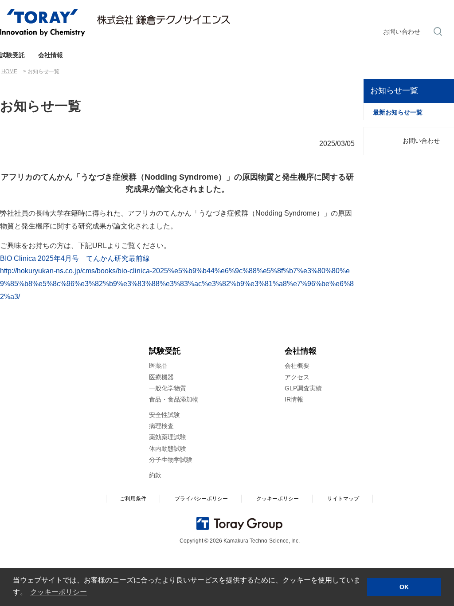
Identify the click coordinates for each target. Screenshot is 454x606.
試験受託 (12, 55)
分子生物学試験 (170, 459)
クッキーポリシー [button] (58, 592)
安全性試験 (164, 414)
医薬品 (158, 365)
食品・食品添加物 (174, 399)
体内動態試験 (167, 448)
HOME (9, 71)
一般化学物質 (167, 388)
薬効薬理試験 (167, 437)
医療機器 (161, 377)
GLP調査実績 (303, 388)
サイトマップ (343, 499)
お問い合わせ (401, 31)
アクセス (297, 377)
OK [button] (404, 586)
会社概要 (297, 365)
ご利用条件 (133, 499)
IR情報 (294, 399)
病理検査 (161, 425)
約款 (155, 475)
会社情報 (50, 55)
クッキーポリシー (277, 499)
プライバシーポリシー (201, 499)
